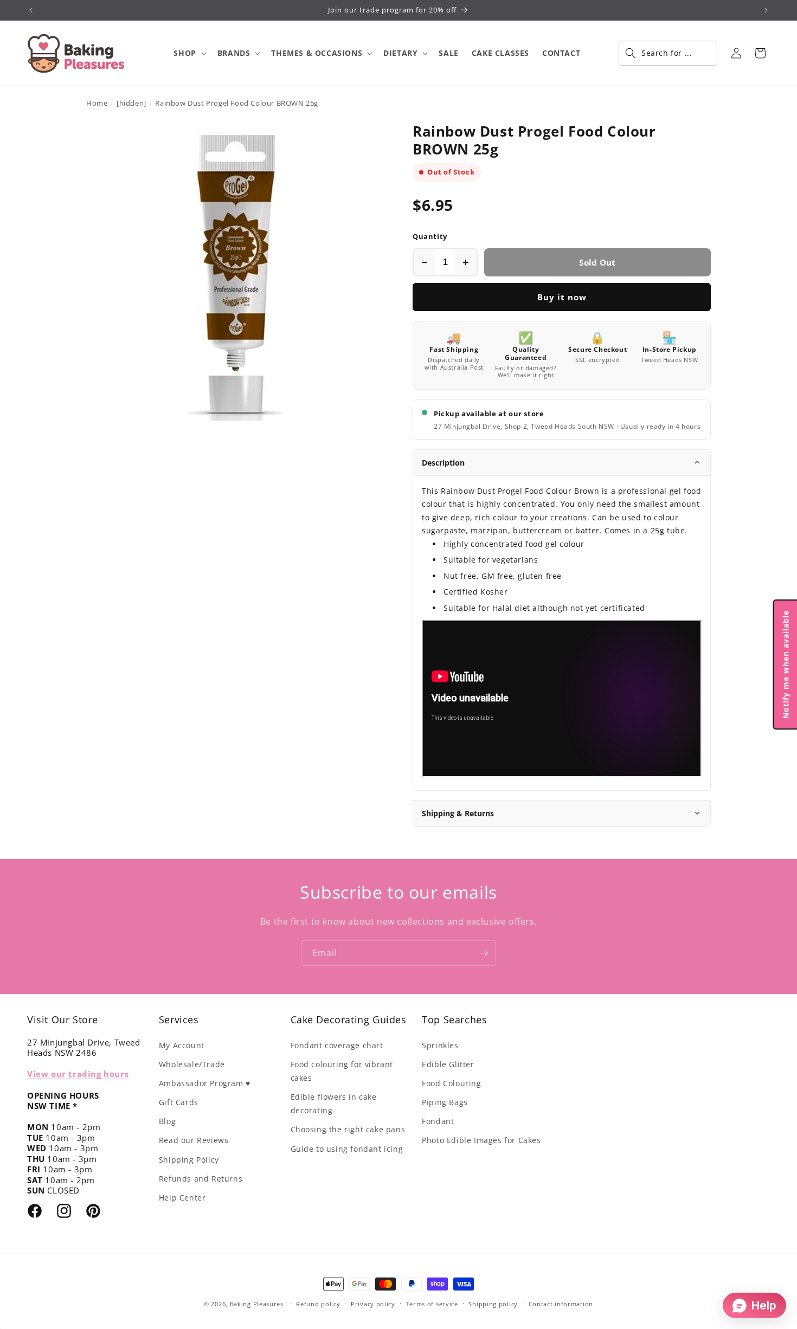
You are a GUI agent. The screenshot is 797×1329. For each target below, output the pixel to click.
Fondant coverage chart (337, 1045)
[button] (188, 53)
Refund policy (318, 1304)
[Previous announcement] (31, 10)
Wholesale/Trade (192, 1064)
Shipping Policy (189, 1159)
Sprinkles (440, 1045)
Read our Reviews (194, 1140)
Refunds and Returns (200, 1178)
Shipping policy (493, 1304)
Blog (167, 1121)
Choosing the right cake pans (348, 1129)
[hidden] (131, 103)
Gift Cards (178, 1102)
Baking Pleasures (257, 1304)
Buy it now (562, 297)
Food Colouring (451, 1083)
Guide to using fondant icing (347, 1149)
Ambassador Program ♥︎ (204, 1083)
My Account (181, 1045)
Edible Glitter (448, 1064)
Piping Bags (445, 1102)
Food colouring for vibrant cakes (342, 1071)
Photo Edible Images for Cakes (481, 1140)
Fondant (438, 1121)
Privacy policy (373, 1304)
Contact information (561, 1304)
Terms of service (432, 1304)
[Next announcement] (766, 10)
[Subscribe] (484, 953)
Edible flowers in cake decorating (334, 1103)
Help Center (182, 1197)
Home (96, 103)
